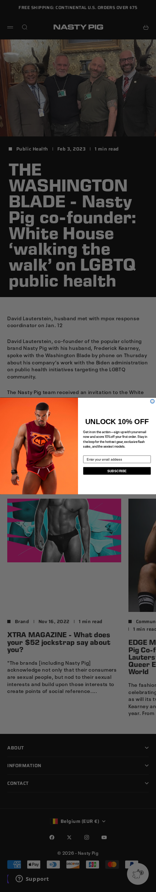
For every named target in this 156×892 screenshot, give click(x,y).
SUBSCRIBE (117, 470)
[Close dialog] (153, 401)
